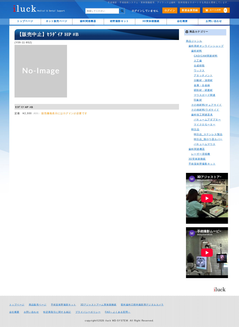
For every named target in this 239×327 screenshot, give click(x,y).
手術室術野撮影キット (202, 163)
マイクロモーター (204, 124)
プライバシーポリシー (88, 312)
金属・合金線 (202, 85)
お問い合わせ (214, 21)
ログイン (169, 10)
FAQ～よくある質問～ (117, 312)
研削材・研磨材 (203, 90)
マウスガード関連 (204, 95)
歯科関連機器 (88, 21)
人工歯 (198, 60)
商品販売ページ (38, 305)
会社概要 (182, 21)
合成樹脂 (199, 65)
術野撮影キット (119, 21)
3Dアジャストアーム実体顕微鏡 (98, 305)
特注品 (195, 129)
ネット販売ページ (56, 21)
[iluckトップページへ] (39, 9)
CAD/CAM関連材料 (205, 55)
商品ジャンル (194, 41)
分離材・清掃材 (203, 80)
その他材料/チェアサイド (206, 104)
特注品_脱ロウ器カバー (208, 139)
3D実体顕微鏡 (151, 21)
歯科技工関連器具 (202, 114)
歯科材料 (196, 50)
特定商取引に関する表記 (57, 312)
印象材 (198, 100)
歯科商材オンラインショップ (206, 46)
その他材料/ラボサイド (205, 109)
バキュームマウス (204, 144)
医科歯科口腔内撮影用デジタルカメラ (142, 305)
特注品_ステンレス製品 (208, 134)
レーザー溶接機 (200, 154)
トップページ (25, 21)
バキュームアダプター (207, 119)
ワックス (199, 70)
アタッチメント (203, 75)
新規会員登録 (190, 10)
